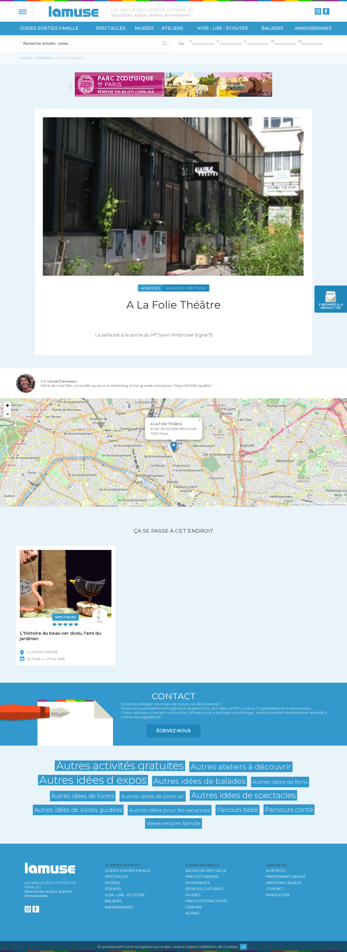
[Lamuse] (73, 11)
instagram (318, 11)
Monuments (197, 882)
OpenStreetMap (316, 504)
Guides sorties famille (49, 28)
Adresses (45, 58)
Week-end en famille (173, 823)
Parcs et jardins (202, 876)
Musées (144, 28)
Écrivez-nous (173, 730)
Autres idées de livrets (82, 795)
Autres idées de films (280, 782)
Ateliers (172, 28)
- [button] (7, 413)
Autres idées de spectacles (243, 795)
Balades (272, 28)
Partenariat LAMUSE (286, 876)
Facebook (326, 11)
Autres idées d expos (93, 780)
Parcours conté (289, 810)
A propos (275, 870)
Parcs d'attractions (206, 901)
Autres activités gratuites (120, 765)
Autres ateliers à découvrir (241, 766)
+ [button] (7, 405)
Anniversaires (313, 28)
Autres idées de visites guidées (78, 809)
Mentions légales (284, 882)
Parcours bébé (237, 809)
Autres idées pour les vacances (169, 810)
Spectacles (111, 28)
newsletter (331, 306)
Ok (243, 947)
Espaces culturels (204, 888)
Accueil (26, 58)
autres (192, 913)
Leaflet (294, 504)
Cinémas (193, 907)
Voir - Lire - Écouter (222, 28)
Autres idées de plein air (152, 796)
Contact (275, 888)
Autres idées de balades (199, 781)
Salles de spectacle (205, 870)
